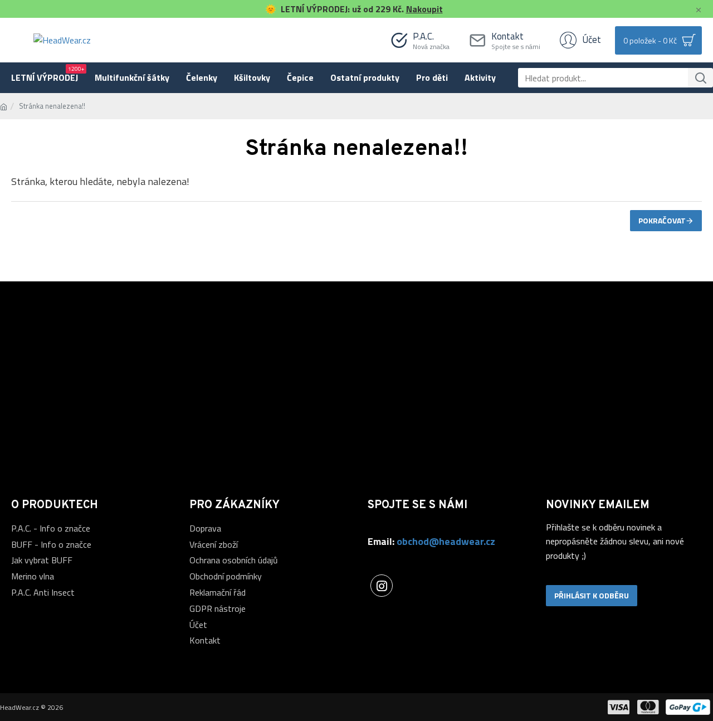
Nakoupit (424, 9)
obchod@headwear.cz (446, 541)
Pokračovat (662, 220)
